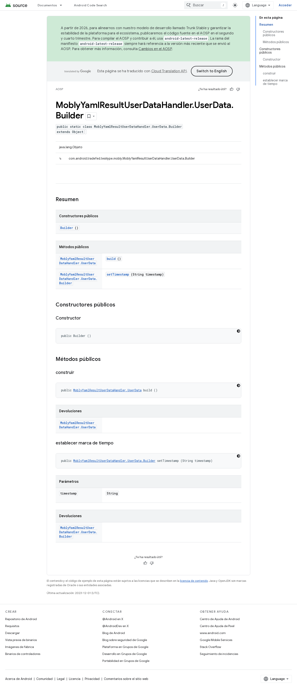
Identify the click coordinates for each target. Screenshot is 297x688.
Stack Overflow (210, 647)
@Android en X (112, 619)
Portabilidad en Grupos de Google (125, 661)
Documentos (47, 5)
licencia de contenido (194, 581)
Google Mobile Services (216, 640)
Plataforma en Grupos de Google (125, 647)
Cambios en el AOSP (155, 49)
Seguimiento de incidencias (219, 654)
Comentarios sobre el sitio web (126, 679)
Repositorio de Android (21, 619)
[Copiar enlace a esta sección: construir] (78, 372)
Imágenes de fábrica (19, 647)
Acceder (285, 5)
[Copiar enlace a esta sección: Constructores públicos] (119, 305)
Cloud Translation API (169, 71)
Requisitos (12, 626)
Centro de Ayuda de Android (220, 619)
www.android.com (213, 633)
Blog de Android (113, 633)
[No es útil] (238, 89)
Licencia (74, 679)
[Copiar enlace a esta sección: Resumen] (84, 199)
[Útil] (231, 89)
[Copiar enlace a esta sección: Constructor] (85, 318)
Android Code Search (90, 5)
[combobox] (206, 5)
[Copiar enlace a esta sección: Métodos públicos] (105, 359)
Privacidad (92, 679)
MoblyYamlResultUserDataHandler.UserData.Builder (78, 278)
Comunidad (44, 679)
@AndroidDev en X (115, 626)
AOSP (59, 89)
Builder (66, 228)
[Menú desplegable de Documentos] (63, 5)
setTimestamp (118, 274)
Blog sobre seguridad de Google (124, 640)
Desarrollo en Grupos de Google (124, 654)
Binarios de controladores (22, 654)
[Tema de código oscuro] (238, 331)
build (111, 259)
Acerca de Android (18, 679)
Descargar (12, 633)
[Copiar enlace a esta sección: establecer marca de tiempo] (117, 443)
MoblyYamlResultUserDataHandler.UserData (77, 261)
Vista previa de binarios (21, 640)
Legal (61, 679)
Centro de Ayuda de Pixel (217, 626)
